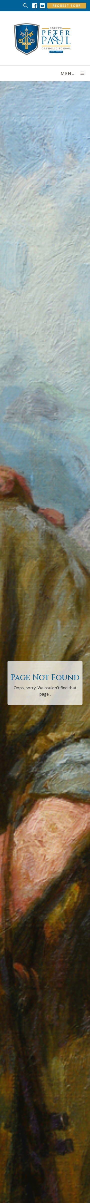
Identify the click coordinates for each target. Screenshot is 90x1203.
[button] (82, 73)
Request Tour (67, 6)
